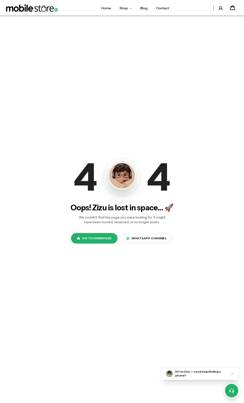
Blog (143, 8)
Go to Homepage (97, 238)
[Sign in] (220, 8)
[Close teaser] (232, 373)
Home (106, 8)
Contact (162, 8)
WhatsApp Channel (149, 238)
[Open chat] (231, 390)
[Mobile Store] (32, 8)
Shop (124, 8)
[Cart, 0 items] (232, 8)
